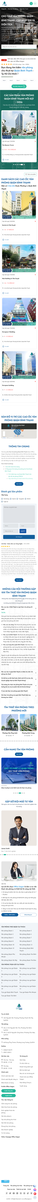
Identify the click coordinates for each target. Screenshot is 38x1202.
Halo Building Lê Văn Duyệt (10, 278)
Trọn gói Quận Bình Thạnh (9, 992)
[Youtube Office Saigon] (13, 1193)
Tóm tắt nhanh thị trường (13, 467)
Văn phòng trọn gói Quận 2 (28, 969)
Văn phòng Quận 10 (7, 945)
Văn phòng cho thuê (16, 1186)
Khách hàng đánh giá (26, 1067)
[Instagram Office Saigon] (24, 1193)
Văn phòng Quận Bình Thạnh (26, 949)
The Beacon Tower (8, 145)
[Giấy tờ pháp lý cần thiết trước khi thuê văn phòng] (19, 771)
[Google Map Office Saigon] (31, 1193)
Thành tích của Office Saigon (26, 1078)
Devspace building (8, 385)
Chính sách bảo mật (7, 1076)
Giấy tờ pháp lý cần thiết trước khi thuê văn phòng (16, 788)
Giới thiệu (23, 1060)
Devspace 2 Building (8, 332)
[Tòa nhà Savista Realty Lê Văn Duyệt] (19, 205)
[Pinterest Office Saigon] (20, 1193)
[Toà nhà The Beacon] (19, 125)
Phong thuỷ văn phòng (8, 1126)
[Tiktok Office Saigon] (27, 1193)
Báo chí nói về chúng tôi (27, 1073)
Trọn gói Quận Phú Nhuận (28, 992)
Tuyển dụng (23, 1086)
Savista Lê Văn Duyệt (9, 225)
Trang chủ (6, 1186)
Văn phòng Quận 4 (26, 934)
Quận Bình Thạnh (28, 154)
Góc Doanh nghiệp (7, 1130)
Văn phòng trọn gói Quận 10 (9, 987)
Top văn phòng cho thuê (8, 1119)
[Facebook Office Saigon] (6, 1193)
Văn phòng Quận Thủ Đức (28, 960)
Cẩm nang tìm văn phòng (9, 1104)
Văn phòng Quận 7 (26, 938)
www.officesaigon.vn (26, 1199)
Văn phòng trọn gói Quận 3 (9, 975)
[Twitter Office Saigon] (10, 1193)
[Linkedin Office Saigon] (17, 1193)
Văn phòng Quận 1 (7, 931)
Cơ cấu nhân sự (24, 1063)
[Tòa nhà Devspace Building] (19, 365)
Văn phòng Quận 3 (7, 934)
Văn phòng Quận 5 (7, 938)
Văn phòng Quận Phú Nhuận (8, 955)
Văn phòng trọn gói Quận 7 (28, 981)
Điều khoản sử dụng (7, 1083)
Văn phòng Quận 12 (7, 948)
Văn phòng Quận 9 (26, 941)
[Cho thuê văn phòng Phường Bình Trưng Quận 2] (28, 725)
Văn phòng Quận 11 (26, 945)
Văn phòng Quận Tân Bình (28, 954)
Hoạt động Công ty (25, 1082)
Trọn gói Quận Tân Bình (8, 996)
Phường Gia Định (19, 154)
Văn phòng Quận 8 (7, 941)
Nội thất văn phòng (7, 1123)
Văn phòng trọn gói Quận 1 (9, 969)
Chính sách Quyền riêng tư (9, 1079)
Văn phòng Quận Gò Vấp (9, 960)
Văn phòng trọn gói (29, 1186)
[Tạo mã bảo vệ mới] (23, 531)
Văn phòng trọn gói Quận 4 (28, 975)
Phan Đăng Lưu (11, 154)
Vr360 (29, 1189)
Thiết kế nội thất (21, 1189)
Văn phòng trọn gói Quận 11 (28, 987)
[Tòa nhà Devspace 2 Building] (19, 312)
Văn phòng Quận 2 (26, 931)
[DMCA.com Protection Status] (5, 1181)
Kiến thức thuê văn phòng (9, 1107)
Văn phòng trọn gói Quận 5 (9, 981)
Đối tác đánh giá (25, 1070)
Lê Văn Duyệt (9, 235)
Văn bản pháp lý (6, 1116)
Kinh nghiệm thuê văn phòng (8, 1111)
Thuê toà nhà (11, 1189)
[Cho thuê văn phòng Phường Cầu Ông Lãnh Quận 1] (9, 725)
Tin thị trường (5, 1133)
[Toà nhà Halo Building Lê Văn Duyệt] (19, 258)
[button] (13, 164)
